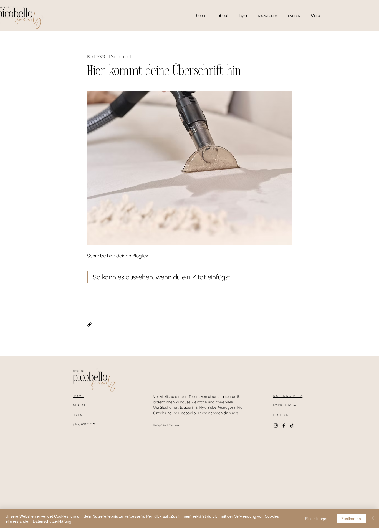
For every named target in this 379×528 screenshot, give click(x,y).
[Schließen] (372, 519)
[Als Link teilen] (89, 324)
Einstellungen (317, 518)
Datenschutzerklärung (52, 521)
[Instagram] (275, 425)
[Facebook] (283, 425)
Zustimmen (351, 518)
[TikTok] (291, 425)
